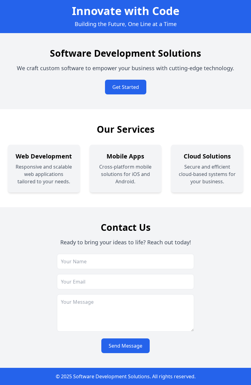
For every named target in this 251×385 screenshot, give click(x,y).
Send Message (125, 345)
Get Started (125, 87)
